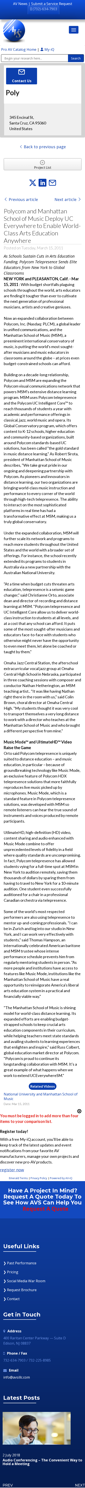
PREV (8, 1485)
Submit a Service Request (51, 3)
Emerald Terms (18, 1178)
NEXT (80, 1485)
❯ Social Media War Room (24, 1281)
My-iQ (49, 49)
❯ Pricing (10, 1272)
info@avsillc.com (16, 1377)
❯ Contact (11, 1298)
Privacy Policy (39, 1178)
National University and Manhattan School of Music (41, 1096)
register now (12, 1169)
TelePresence (39, 1460)
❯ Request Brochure (20, 1289)
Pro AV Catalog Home (19, 49)
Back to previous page (44, 146)
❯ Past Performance (19, 1263)
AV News (20, 3)
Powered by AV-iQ (61, 1178)
